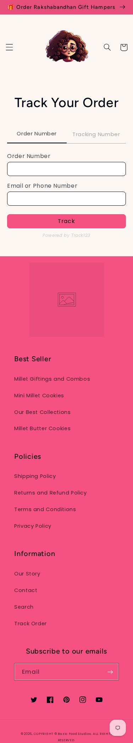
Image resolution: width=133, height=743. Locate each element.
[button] (9, 47)
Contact (25, 590)
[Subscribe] (110, 671)
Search (24, 606)
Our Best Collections (42, 412)
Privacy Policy (32, 526)
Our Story (27, 573)
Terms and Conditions (45, 509)
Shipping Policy (35, 476)
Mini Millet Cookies (39, 395)
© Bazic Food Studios (73, 734)
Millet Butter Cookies (42, 428)
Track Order (30, 623)
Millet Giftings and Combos (52, 378)
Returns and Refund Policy (50, 492)
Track (66, 221)
